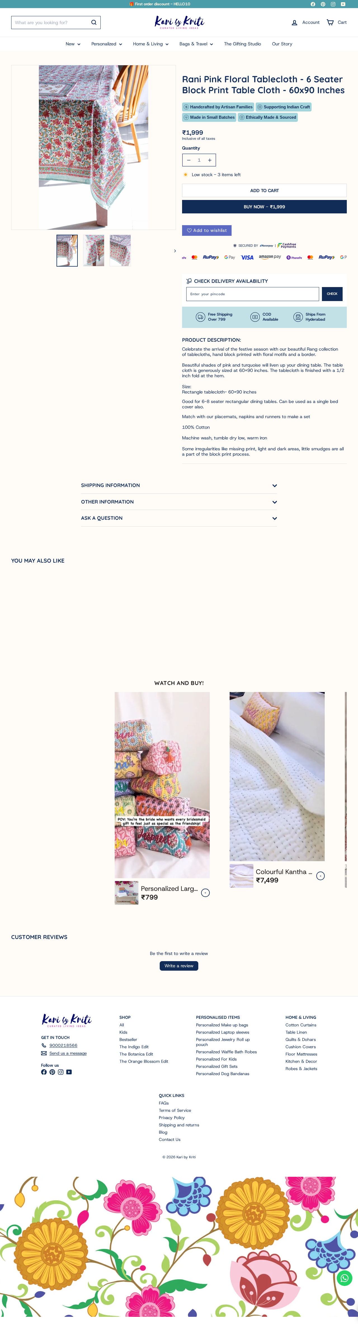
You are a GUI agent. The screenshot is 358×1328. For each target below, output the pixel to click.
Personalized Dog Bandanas (222, 1074)
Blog (163, 1132)
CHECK (332, 294)
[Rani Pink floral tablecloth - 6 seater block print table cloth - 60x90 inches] (39, 616)
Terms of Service (175, 1110)
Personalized (104, 44)
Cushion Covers (301, 1047)
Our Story (282, 44)
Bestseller (128, 1039)
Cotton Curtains (301, 1025)
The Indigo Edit (134, 1047)
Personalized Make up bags (222, 1025)
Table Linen (296, 1032)
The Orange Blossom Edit (143, 1061)
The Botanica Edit (136, 1054)
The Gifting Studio (242, 44)
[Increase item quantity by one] (209, 160)
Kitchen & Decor (301, 1061)
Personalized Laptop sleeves (222, 1032)
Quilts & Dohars (301, 1039)
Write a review (179, 966)
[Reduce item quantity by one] (188, 160)
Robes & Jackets (301, 1068)
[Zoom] (93, 147)
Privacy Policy (172, 1117)
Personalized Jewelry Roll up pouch (223, 1042)
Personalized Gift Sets (216, 1066)
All (121, 1025)
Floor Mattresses (301, 1054)
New (71, 44)
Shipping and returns (179, 1125)
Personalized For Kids (216, 1059)
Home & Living (148, 44)
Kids (123, 1032)
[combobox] (56, 22)
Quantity (191, 148)
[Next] (172, 250)
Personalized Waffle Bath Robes (226, 1052)
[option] (162, 798)
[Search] (94, 22)
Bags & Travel (194, 44)
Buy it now (264, 207)
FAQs (164, 1103)
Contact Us (169, 1139)
